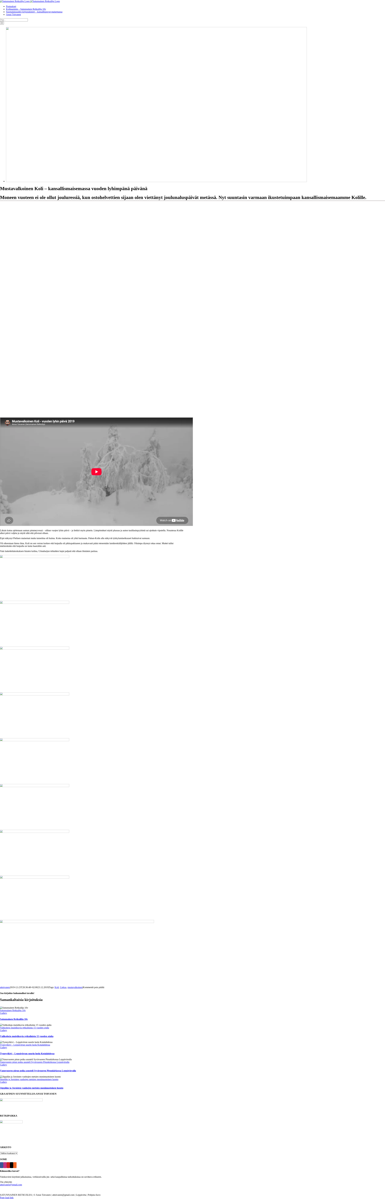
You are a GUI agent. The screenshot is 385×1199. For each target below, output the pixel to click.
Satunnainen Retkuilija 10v (13, 1010)
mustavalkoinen (75, 987)
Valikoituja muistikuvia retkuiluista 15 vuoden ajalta (24, 1027)
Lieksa (63, 987)
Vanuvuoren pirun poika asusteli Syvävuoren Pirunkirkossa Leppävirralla (34, 1062)
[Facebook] (1, 1165)
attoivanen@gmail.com (11, 1184)
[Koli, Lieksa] (156, 181)
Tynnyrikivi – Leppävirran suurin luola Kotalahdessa (25, 1045)
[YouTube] (8, 1165)
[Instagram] (5, 1165)
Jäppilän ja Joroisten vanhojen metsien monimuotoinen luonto (29, 1079)
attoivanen (5, 987)
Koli (57, 987)
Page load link (7, 1197)
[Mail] (11, 1165)
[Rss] (15, 1165)
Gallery (3, 1013)
